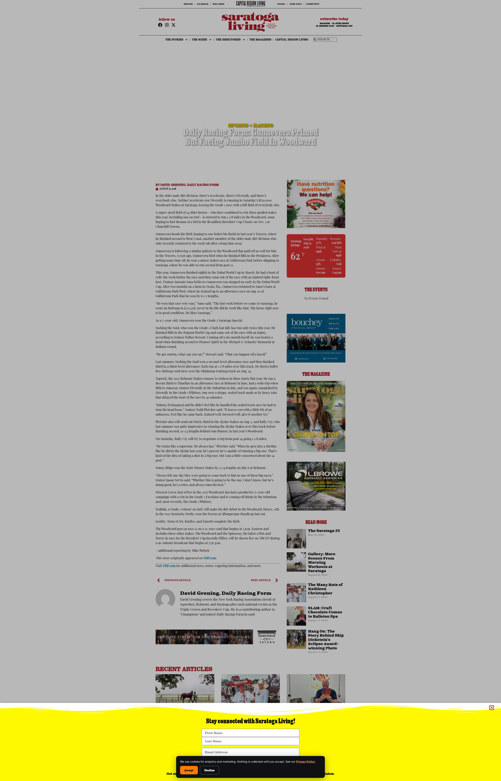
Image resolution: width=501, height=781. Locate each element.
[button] (492, 708)
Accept (189, 770)
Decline (209, 770)
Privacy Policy (305, 761)
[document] (250, 390)
